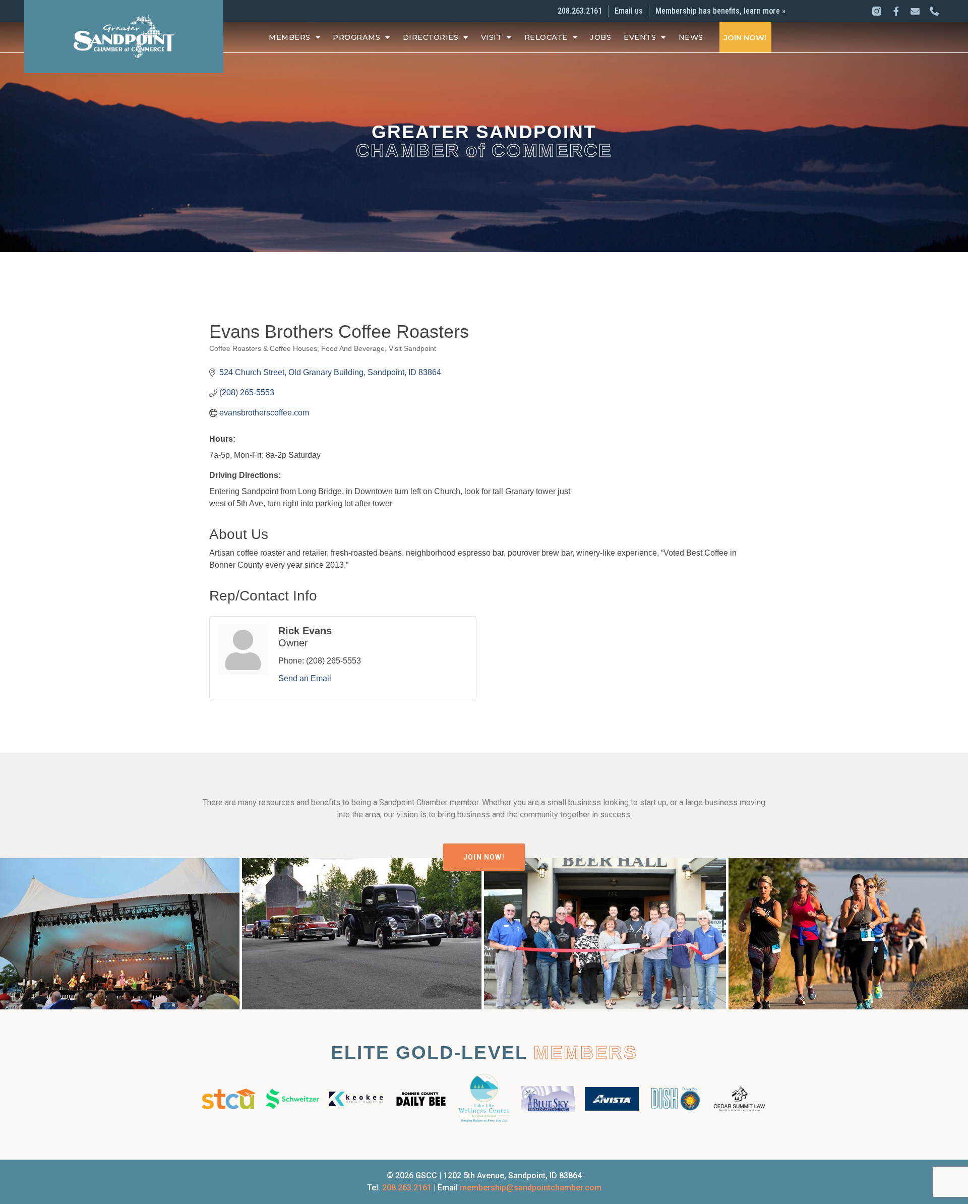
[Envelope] (915, 11)
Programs (356, 37)
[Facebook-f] (895, 11)
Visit (491, 37)
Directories (431, 37)
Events (640, 37)
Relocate (546, 37)
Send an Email (304, 678)
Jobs (600, 37)
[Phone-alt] (934, 11)
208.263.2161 (407, 1187)
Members (290, 37)
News (691, 37)
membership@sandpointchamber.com (530, 1187)
